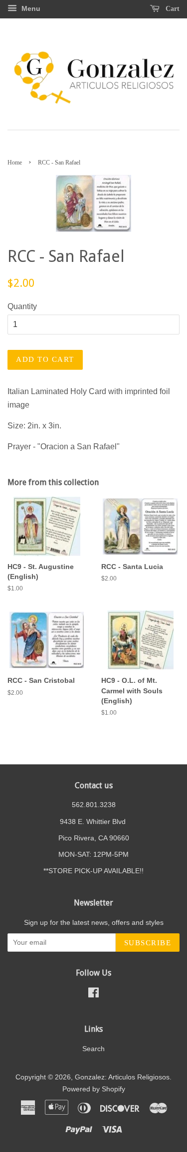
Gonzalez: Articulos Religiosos (122, 1077)
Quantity (22, 306)
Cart (172, 8)
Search (93, 1049)
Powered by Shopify (93, 1089)
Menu (29, 8)
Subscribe (148, 943)
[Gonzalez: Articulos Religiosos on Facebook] (93, 994)
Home (14, 162)
